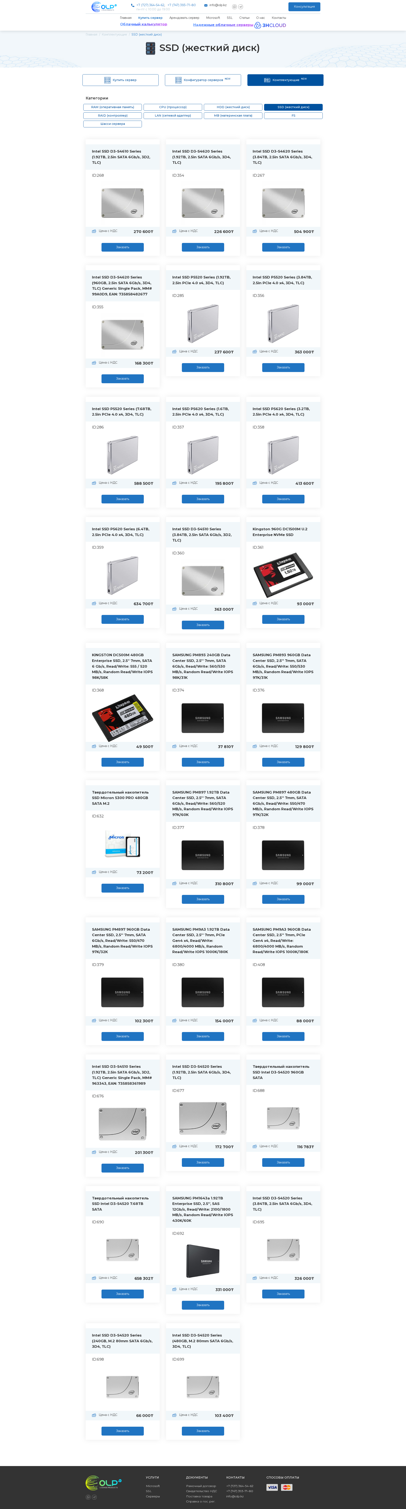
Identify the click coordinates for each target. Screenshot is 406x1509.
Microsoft (213, 18)
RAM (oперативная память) (112, 107)
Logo (104, 6)
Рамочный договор (201, 1486)
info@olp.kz (218, 5)
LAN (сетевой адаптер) (173, 115)
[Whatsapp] (234, 6)
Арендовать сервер (184, 18)
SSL (230, 18)
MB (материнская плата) (233, 115)
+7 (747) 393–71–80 (181, 5)
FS (293, 115)
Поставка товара (199, 1496)
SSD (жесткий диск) (293, 107)
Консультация (304, 6)
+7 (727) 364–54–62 (150, 5)
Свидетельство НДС (201, 1491)
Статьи (244, 18)
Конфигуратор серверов (207, 79)
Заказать (122, 247)
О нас (260, 18)
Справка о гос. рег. (200, 1501)
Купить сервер (150, 18)
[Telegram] (240, 6)
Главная (126, 18)
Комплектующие (290, 79)
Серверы (153, 1496)
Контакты (279, 18)
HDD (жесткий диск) (233, 107)
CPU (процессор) (173, 107)
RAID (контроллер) (113, 115)
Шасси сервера (112, 124)
